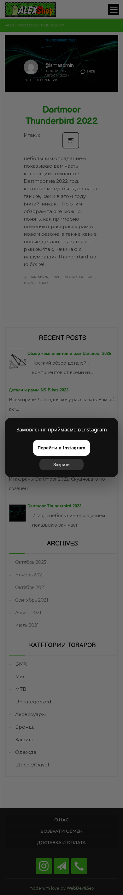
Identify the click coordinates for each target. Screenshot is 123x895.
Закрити (61, 464)
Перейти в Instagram (61, 448)
